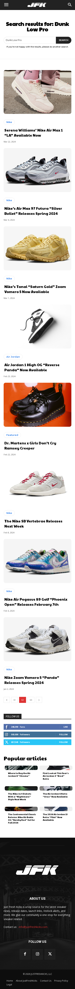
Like (66, 726)
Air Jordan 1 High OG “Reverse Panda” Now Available (32, 367)
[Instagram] (37, 954)
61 (14, 700)
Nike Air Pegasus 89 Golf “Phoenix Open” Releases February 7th (35, 602)
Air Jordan (13, 356)
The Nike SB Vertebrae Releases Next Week (33, 523)
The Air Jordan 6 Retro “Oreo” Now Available (55, 795)
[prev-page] (7, 700)
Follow (63, 734)
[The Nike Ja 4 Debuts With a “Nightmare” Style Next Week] (20, 787)
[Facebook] (25, 954)
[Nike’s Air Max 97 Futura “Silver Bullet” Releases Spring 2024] (37, 170)
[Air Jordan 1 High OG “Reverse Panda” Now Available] (37, 327)
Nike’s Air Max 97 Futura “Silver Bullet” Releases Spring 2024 (33, 211)
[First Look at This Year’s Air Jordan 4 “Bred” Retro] (54, 767)
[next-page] (39, 700)
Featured (12, 434)
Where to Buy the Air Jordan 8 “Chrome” (19, 774)
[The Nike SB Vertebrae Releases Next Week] (37, 483)
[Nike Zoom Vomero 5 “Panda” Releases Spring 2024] (37, 639)
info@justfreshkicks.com (33, 927)
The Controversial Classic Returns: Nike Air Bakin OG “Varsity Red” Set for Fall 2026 (22, 818)
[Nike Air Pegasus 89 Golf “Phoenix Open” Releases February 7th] (37, 561)
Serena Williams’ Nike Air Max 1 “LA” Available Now (33, 133)
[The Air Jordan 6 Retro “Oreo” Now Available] (54, 787)
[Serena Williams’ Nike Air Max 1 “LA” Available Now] (37, 92)
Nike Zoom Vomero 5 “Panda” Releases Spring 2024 (31, 680)
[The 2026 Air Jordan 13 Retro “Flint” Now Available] (54, 808)
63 (31, 700)
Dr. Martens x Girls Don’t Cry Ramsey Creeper (30, 445)
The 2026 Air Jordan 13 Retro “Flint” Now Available (55, 817)
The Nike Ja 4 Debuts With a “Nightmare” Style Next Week (19, 796)
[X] (50, 954)
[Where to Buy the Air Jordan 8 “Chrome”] (20, 767)
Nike (9, 122)
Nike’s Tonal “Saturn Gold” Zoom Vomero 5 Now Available (35, 289)
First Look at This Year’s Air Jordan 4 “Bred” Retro (56, 776)
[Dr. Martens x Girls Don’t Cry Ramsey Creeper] (37, 405)
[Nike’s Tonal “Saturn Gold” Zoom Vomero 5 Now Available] (37, 248)
